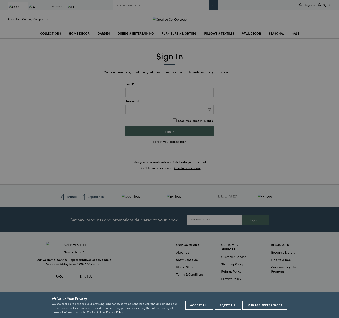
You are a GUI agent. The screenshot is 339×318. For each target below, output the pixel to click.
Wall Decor (251, 33)
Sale (295, 33)
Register (310, 5)
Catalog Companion (35, 19)
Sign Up (256, 220)
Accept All (199, 305)
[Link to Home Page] (170, 18)
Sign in (327, 5)
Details (209, 120)
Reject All (228, 305)
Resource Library (283, 252)
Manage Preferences (265, 305)
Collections (50, 33)
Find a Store (184, 267)
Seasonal (276, 33)
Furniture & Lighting (179, 33)
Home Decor (79, 33)
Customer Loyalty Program (283, 269)
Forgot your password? (169, 141)
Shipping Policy (232, 264)
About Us (13, 19)
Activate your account (190, 162)
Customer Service (233, 256)
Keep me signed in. (196, 120)
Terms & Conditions (189, 274)
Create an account (187, 168)
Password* (132, 101)
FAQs (59, 276)
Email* (129, 84)
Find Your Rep (281, 259)
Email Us (86, 276)
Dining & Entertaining (136, 33)
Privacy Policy (231, 278)
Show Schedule (187, 259)
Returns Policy (231, 271)
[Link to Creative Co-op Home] (74, 244)
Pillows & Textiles (219, 33)
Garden (104, 33)
